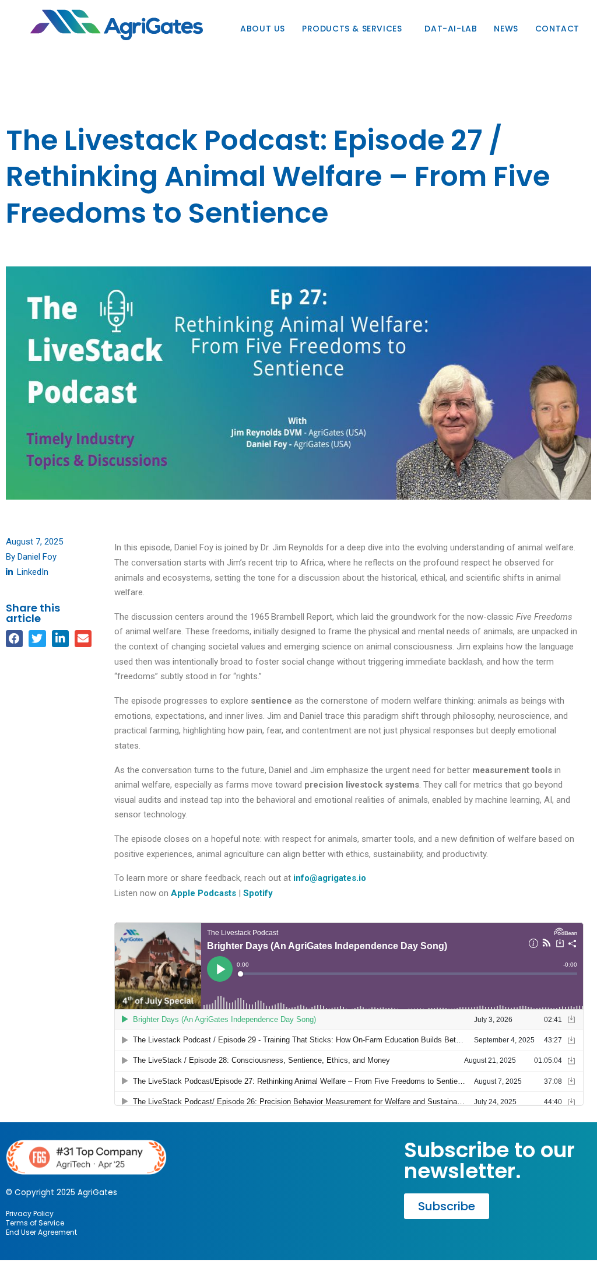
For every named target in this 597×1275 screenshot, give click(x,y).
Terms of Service (35, 1223)
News (506, 28)
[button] (14, 638)
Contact (557, 28)
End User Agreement (41, 1232)
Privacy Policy (30, 1213)
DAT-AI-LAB (450, 28)
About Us (262, 28)
